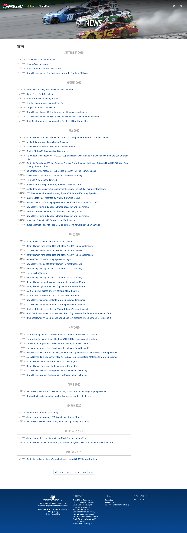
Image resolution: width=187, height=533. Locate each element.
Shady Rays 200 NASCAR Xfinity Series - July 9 (49, 241)
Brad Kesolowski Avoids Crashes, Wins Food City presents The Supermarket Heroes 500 (68, 313)
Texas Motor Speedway (81, 523)
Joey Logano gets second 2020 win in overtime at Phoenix (54, 417)
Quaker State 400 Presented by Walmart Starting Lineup (53, 197)
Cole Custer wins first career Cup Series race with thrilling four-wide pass (61, 170)
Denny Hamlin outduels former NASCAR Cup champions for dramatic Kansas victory (67, 137)
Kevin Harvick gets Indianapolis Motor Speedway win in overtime (57, 206)
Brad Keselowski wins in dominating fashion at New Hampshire (57, 121)
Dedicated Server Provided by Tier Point (52, 509)
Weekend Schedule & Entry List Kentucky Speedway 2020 (54, 211)
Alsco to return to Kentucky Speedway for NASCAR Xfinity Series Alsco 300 (62, 202)
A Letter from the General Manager (43, 412)
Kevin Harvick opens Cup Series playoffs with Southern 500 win (57, 73)
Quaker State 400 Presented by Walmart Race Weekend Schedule (57, 308)
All (56, 472)
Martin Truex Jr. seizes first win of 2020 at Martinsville (52, 290)
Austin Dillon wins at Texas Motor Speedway (48, 142)
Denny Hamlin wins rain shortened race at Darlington (51, 361)
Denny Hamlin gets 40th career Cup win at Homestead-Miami (55, 281)
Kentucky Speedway (80, 509)
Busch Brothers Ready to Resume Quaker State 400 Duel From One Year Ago (63, 224)
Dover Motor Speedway (81, 505)
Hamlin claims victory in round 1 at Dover (46, 103)
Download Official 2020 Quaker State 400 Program (50, 220)
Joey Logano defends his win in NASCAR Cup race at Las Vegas (57, 438)
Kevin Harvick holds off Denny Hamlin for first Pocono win (54, 250)
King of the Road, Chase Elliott (41, 107)
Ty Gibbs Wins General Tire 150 (41, 179)
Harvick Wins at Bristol (37, 63)
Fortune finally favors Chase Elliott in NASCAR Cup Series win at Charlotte (61, 334)
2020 (62, 472)
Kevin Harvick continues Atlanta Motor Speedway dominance (55, 299)
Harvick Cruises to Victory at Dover (43, 98)
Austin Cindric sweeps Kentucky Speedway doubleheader (53, 184)
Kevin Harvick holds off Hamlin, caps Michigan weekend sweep (56, 112)
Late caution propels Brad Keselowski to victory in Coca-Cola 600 (57, 343)
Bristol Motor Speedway (81, 500)
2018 (76, 472)
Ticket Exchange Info (36, 272)
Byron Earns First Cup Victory (40, 94)
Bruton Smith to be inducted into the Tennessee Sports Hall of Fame (59, 395)
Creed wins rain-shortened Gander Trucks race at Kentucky (54, 175)
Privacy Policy (53, 512)
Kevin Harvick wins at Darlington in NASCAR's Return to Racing (56, 370)
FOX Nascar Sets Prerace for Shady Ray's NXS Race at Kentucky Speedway (62, 193)
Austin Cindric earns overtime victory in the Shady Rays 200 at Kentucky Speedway (66, 188)
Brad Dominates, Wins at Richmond (43, 68)
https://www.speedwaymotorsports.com (53, 506)
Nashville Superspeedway (82, 514)
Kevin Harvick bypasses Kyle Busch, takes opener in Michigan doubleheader (62, 116)
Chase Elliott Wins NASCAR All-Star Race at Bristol (50, 146)
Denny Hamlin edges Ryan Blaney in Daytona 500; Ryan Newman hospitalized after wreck (69, 442)
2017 (84, 472)
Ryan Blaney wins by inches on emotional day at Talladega (54, 268)
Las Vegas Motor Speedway (83, 512)
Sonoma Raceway (79, 521)
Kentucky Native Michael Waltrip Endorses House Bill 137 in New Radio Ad (62, 459)
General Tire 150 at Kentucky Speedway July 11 (49, 259)
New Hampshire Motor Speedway (85, 516)
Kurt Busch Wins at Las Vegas (40, 59)
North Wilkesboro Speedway (83, 519)
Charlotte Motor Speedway (83, 502)
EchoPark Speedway (80, 507)
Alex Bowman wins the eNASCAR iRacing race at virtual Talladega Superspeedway (66, 391)
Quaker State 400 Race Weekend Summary (47, 151)
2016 (91, 472)
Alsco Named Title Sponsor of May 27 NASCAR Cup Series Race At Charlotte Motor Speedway (71, 352)
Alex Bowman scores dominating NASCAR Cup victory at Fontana (58, 421)
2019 (69, 472)
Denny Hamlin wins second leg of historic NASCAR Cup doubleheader (59, 245)
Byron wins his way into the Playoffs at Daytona (49, 89)
